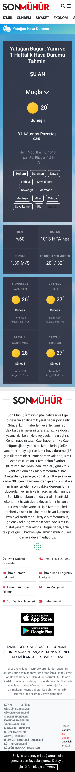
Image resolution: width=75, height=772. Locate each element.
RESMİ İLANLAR (24, 657)
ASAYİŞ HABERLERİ (15, 735)
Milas (38, 198)
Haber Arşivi (52, 601)
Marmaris (45, 190)
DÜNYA (51, 652)
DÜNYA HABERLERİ (15, 732)
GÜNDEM (24, 18)
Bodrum (20, 173)
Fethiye (26, 182)
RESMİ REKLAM (51, 657)
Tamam (51, 767)
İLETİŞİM (25, 704)
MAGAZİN (22, 652)
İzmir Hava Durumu (57, 559)
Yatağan (53, 206)
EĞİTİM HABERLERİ (15, 743)
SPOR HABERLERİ (14, 724)
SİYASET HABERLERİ (16, 716)
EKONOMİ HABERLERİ (17, 720)
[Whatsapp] (37, 546)
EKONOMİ (61, 18)
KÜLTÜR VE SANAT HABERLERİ (22, 747)
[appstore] (37, 619)
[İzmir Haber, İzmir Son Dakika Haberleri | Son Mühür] (26, 6)
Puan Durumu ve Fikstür (16, 589)
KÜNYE (8, 704)
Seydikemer (23, 206)
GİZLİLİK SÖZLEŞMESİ (17, 708)
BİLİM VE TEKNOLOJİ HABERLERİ (23, 739)
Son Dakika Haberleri (21, 601)
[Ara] (63, 6)
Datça (54, 173)
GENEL (64, 652)
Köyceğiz (27, 190)
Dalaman (38, 173)
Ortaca (52, 198)
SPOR (7, 652)
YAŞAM (37, 652)
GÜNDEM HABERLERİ (16, 712)
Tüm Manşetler (54, 587)
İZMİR (7, 18)
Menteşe (22, 198)
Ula (39, 206)
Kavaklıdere (44, 182)
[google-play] (37, 631)
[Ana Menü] (69, 6)
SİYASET (42, 18)
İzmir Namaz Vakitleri (14, 575)
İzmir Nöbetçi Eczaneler (14, 561)
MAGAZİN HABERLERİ (17, 728)
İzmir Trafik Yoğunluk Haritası (55, 575)
